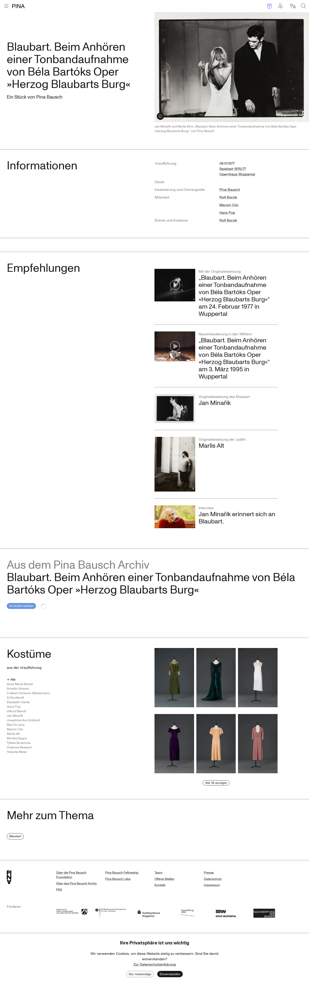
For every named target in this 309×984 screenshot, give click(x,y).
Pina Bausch (229, 189)
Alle (13, 679)
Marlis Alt (13, 734)
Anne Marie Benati (20, 684)
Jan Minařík (15, 716)
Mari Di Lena (16, 725)
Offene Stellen (164, 879)
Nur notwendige (140, 974)
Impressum (212, 885)
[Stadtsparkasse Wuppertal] (149, 912)
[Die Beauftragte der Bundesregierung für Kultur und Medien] (110, 912)
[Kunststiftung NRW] (187, 912)
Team (158, 872)
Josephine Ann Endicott (23, 720)
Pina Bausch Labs (118, 879)
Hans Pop (227, 212)
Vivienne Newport (19, 747)
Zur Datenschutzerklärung (154, 964)
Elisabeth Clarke (18, 702)
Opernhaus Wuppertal (237, 174)
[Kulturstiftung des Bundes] (264, 912)
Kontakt (159, 885)
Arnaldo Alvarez (18, 688)
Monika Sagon (17, 738)
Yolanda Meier (17, 752)
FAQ (59, 889)
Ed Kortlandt (15, 697)
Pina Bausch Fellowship (121, 872)
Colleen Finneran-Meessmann (28, 693)
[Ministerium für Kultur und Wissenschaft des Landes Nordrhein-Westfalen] (72, 912)
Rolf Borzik (228, 197)
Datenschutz (212, 879)
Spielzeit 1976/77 (232, 168)
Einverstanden (170, 974)
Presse (209, 872)
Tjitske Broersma (19, 743)
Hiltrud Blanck (16, 711)
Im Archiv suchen (21, 606)
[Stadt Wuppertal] (226, 912)
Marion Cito (228, 205)
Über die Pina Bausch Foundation (71, 874)
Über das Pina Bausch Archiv (76, 883)
